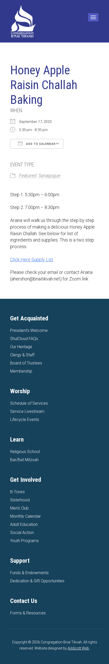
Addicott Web (78, 648)
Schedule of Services (29, 403)
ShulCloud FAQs (24, 338)
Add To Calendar (40, 144)
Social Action (22, 532)
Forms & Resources (28, 613)
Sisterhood (20, 500)
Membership (21, 371)
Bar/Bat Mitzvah (24, 459)
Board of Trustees (26, 363)
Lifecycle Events (24, 419)
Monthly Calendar (25, 516)
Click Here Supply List (31, 259)
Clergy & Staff (22, 354)
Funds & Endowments (29, 572)
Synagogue (49, 175)
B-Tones (17, 491)
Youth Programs (24, 540)
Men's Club (19, 508)
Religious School (25, 451)
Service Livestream (27, 411)
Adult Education (24, 524)
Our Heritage (21, 346)
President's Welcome (29, 330)
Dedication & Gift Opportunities (37, 580)
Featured (28, 175)
